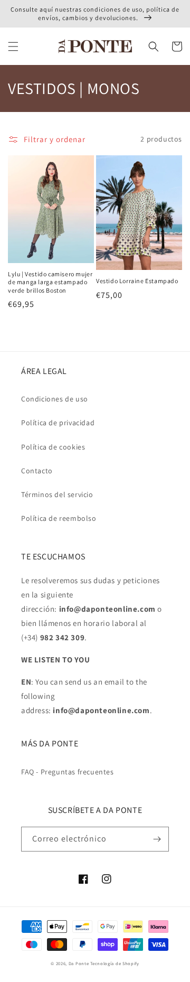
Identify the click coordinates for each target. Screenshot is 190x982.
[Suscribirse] (156, 839)
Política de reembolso (59, 518)
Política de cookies (53, 447)
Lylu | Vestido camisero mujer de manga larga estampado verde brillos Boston (50, 282)
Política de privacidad (57, 422)
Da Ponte (79, 963)
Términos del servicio (57, 494)
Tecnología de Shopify (114, 963)
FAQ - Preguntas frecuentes (67, 772)
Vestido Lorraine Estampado (137, 281)
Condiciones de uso (54, 399)
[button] (13, 46)
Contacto (37, 470)
